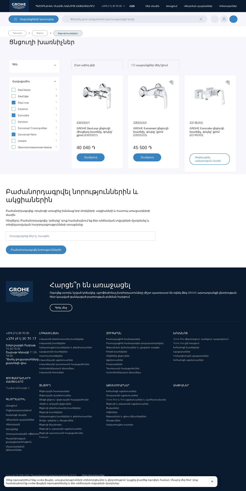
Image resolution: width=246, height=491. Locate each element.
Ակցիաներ (181, 385)
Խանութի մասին (16, 415)
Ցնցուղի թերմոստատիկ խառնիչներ (60, 408)
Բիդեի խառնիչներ (116, 351)
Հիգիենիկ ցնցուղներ (118, 356)
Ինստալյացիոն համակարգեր (123, 339)
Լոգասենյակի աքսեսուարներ (56, 360)
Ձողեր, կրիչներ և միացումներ (56, 420)
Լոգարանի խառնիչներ (52, 343)
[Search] (64, 19)
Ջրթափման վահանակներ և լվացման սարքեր (133, 347)
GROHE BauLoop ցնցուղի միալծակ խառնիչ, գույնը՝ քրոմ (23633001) (95, 132)
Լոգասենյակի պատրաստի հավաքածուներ (64, 364)
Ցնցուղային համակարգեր (54, 391)
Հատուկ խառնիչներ (51, 356)
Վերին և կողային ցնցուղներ (55, 404)
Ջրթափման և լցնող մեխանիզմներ (126, 416)
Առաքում (11, 405)
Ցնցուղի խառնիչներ (50, 412)
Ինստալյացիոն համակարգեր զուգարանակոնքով (134, 343)
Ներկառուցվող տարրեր (119, 424)
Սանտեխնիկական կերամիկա (56, 368)
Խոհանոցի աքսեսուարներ (188, 360)
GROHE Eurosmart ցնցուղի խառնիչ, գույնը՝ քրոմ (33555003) (151, 132)
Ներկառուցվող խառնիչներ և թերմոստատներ (65, 347)
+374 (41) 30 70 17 (21, 338)
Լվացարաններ (181, 351)
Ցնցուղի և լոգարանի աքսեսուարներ (60, 429)
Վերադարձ (13, 424)
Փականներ (112, 408)
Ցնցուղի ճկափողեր (50, 424)
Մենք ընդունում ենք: (93, 475)
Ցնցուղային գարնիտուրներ (55, 395)
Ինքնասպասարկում (18, 410)
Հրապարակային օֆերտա (22, 433)
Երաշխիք (12, 429)
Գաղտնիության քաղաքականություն (19, 440)
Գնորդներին (15, 399)
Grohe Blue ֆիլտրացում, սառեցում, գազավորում (200, 339)
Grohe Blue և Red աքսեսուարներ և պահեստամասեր (136, 399)
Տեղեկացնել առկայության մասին (208, 159)
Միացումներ (113, 420)
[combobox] (134, 19)
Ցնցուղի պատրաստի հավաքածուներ (61, 433)
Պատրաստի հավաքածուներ (122, 368)
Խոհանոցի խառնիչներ (186, 347)
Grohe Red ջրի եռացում (186, 343)
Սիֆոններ (111, 412)
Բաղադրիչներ (114, 364)
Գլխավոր (17, 33)
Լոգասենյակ (49, 333)
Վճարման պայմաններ (20, 419)
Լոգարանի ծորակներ (51, 372)
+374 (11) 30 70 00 (17, 333)
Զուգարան (113, 333)
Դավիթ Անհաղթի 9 (17, 388)
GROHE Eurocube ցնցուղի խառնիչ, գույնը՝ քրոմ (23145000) (207, 132)
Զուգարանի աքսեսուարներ (122, 395)
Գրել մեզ (61, 307)
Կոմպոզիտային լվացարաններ (191, 356)
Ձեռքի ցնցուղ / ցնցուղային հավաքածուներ (64, 399)
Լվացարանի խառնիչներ (53, 351)
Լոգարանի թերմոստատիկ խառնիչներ (61, 339)
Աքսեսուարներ (114, 360)
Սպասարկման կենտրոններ (15, 448)
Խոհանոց (180, 333)
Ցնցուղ (39, 33)
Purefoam (44, 437)
